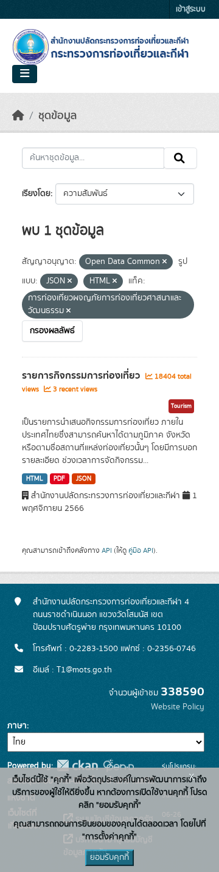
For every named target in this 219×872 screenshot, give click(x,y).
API (107, 550)
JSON (83, 479)
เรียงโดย (36, 194)
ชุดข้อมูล (57, 116)
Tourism (181, 406)
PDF (59, 479)
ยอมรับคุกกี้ (109, 857)
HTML (34, 479)
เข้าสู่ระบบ (191, 9)
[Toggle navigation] (24, 74)
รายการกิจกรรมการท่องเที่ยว (82, 376)
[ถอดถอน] (164, 262)
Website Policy (177, 707)
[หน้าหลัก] (18, 116)
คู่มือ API (140, 550)
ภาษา (17, 726)
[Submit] (180, 158)
